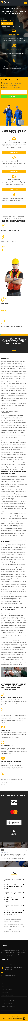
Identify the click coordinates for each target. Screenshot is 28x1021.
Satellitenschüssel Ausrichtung (8, 1000)
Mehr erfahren (14, 152)
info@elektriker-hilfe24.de (10, 975)
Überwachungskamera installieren (9, 984)
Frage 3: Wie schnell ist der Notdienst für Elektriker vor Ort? (13, 892)
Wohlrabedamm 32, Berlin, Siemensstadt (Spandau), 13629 (14, 968)
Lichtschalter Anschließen (9, 253)
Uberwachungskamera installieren (11, 326)
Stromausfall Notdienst (8, 242)
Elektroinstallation (6, 1009)
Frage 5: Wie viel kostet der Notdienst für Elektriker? (13, 905)
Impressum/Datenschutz (17, 1018)
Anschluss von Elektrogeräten (10, 230)
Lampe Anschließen (6, 998)
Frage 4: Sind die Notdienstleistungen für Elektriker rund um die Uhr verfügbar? (13, 899)
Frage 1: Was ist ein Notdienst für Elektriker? (12, 879)
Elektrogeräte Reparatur (7, 986)
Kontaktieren (9, 1018)
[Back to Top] (24, 1018)
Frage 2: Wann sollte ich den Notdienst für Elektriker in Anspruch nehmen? (13, 886)
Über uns (8, 23)
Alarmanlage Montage (8, 315)
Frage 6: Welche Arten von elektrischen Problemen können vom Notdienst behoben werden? (13, 912)
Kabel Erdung (5, 303)
